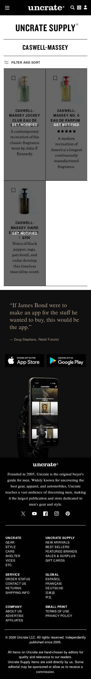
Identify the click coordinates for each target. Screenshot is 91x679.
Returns (13, 588)
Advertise (15, 615)
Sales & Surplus (61, 556)
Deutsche (54, 588)
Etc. (9, 565)
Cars (10, 551)
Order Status (18, 579)
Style (11, 547)
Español (53, 579)
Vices (10, 560)
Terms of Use (58, 611)
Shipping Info (18, 592)
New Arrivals (58, 542)
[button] (6, 7)
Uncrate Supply (45, 28)
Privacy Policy (59, 615)
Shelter (13, 556)
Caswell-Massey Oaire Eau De (23, 230)
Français (54, 583)
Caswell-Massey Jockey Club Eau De (24, 118)
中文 (49, 597)
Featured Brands (61, 551)
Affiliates (14, 620)
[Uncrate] (45, 7)
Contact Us (16, 583)
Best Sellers (58, 547)
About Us (14, 611)
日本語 (50, 592)
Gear (10, 542)
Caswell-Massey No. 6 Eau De (65, 118)
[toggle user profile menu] (85, 7)
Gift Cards (55, 560)
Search (73, 8)
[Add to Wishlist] (13, 78)
